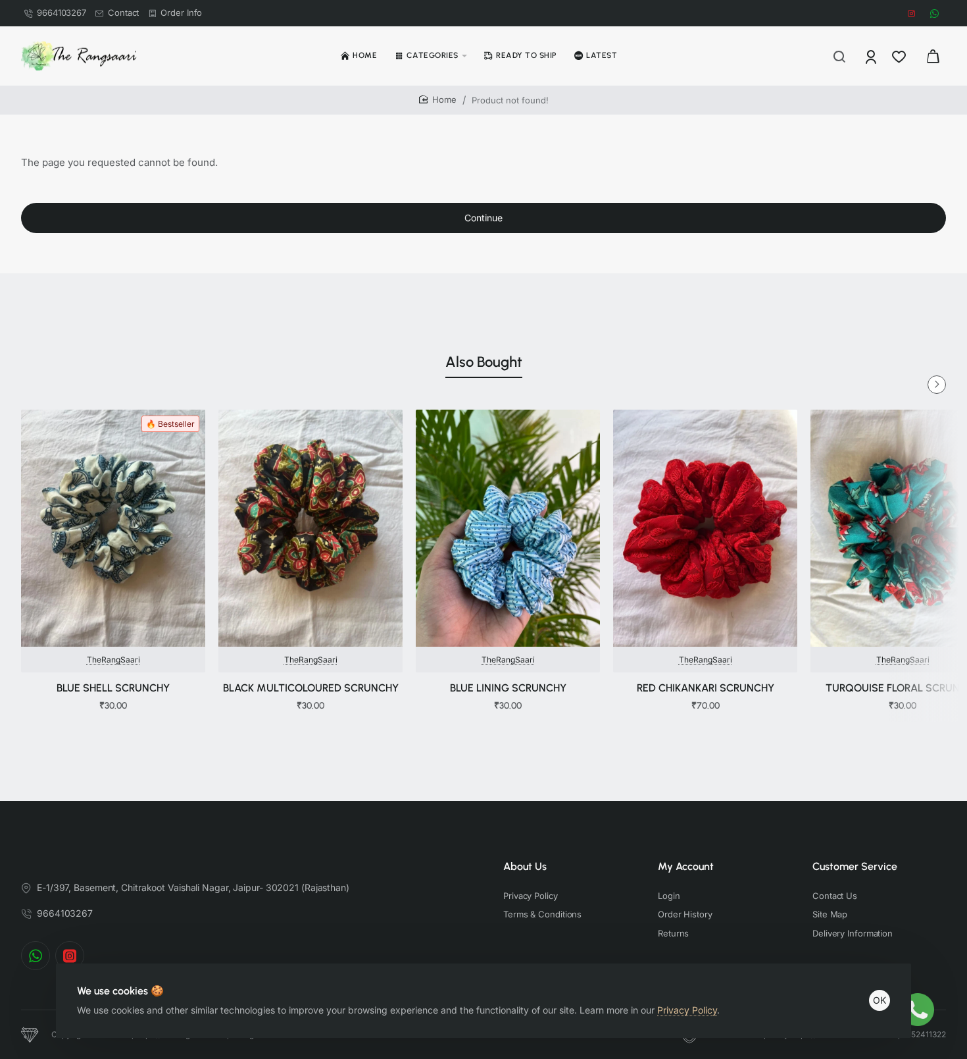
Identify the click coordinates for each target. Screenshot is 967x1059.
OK (879, 1000)
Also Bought (483, 362)
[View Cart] (933, 56)
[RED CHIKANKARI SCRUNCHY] (705, 528)
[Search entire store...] (839, 56)
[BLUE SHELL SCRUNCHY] (113, 528)
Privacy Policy (687, 1010)
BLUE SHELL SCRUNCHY (113, 688)
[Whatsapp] (35, 955)
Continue (483, 217)
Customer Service (854, 866)
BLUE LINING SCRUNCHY (508, 688)
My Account (686, 866)
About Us (525, 866)
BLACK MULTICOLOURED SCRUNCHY (311, 688)
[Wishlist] (900, 56)
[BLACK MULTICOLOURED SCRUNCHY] (310, 528)
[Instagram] (69, 955)
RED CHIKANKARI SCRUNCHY (705, 688)
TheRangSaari (113, 660)
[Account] (872, 56)
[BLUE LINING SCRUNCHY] (508, 528)
